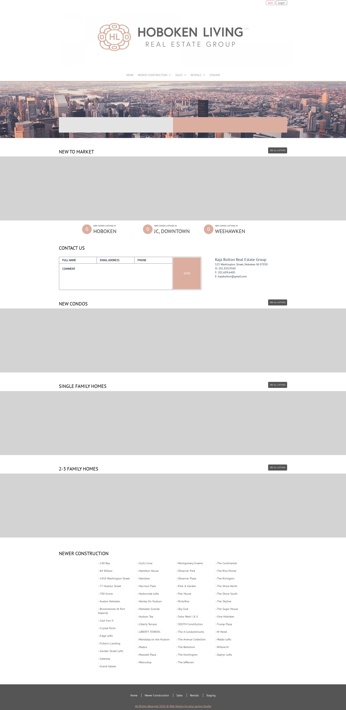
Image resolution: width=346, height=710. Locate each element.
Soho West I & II (188, 616)
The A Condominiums (191, 632)
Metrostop (145, 662)
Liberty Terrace (148, 624)
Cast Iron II (106, 620)
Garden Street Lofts (111, 651)
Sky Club (183, 609)
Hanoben (144, 578)
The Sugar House (227, 609)
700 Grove (106, 593)
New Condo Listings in (105, 229)
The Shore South (227, 593)
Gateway (105, 658)
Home (133, 695)
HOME (130, 75)
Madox (143, 647)
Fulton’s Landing (110, 643)
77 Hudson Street (110, 586)
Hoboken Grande (149, 609)
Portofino (183, 601)
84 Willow (106, 571)
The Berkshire (186, 647)
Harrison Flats (147, 586)
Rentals (194, 695)
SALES (179, 75)
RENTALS (196, 75)
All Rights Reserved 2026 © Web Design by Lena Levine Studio (173, 706)
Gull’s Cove (145, 563)
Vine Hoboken (225, 616)
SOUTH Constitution (190, 624)
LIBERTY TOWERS (149, 632)
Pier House (184, 593)
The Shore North (227, 586)
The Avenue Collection (192, 639)
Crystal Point (108, 628)
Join (270, 3)
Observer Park (186, 571)
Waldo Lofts (224, 639)
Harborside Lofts (149, 593)
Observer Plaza (187, 578)
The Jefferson (186, 662)
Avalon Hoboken (110, 601)
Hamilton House (149, 571)
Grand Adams (108, 666)
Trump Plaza (224, 624)
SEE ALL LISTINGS (277, 150)
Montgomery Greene (190, 563)
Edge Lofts (106, 636)
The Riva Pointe (226, 571)
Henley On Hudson (150, 601)
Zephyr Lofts (224, 654)
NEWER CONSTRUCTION (152, 75)
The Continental (227, 563)
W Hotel (222, 632)
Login (281, 3)
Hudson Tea (146, 616)
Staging (211, 695)
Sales (179, 695)
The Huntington (188, 654)
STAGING (214, 75)
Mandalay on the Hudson (154, 639)
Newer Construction (157, 695)
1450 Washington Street (115, 578)
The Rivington (225, 578)
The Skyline (224, 601)
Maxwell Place (147, 654)
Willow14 (223, 647)
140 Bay (105, 563)
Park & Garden (187, 586)
